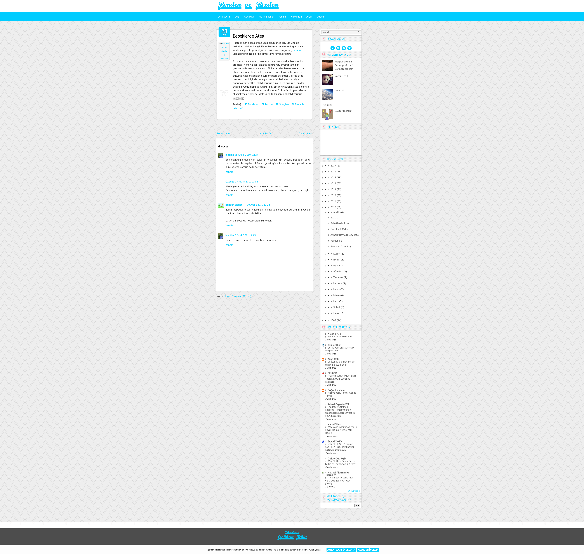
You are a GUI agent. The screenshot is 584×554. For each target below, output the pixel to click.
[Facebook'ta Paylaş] (242, 98)
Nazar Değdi (342, 75)
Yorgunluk (336, 240)
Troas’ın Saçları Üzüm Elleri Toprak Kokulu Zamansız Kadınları (340, 378)
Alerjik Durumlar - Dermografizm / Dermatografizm (344, 65)
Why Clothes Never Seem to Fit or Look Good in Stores (340, 463)
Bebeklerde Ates (248, 36)
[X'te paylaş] (240, 98)
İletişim (321, 16)
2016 (333, 171)
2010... (334, 217)
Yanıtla (229, 171)
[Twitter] (332, 47)
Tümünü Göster (353, 491)
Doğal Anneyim (336, 390)
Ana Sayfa (224, 16)
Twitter (268, 104)
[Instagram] (338, 47)
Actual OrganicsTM (338, 404)
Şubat (337, 307)
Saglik (224, 51)
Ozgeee (230, 181)
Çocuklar (249, 16)
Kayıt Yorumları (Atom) (238, 296)
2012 (333, 195)
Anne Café (333, 359)
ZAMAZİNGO (335, 441)
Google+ (283, 104)
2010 (333, 207)
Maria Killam (334, 424)
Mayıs (336, 289)
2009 (333, 320)
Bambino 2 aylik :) (340, 246)
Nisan (336, 295)
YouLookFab (334, 344)
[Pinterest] (343, 47)
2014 (333, 183)
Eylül (336, 265)
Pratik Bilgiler (266, 16)
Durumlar (327, 104)
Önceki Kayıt (306, 133)
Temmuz (338, 277)
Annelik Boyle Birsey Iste (344, 234)
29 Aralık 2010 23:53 (246, 181)
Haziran (338, 283)
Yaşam (282, 16)
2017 (333, 165)
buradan (297, 50)
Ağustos (338, 271)
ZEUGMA (332, 373)
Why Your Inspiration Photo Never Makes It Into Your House (341, 430)
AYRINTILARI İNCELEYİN (341, 549)
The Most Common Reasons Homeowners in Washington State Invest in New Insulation (340, 411)
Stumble (299, 104)
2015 (333, 177)
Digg (240, 107)
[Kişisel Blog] (292, 540)
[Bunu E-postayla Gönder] (234, 98)
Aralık (336, 212)
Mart (336, 301)
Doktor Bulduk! (343, 110)
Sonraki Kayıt (224, 133)
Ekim (336, 259)
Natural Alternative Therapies (337, 473)
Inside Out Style (337, 458)
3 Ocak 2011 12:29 (245, 235)
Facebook (253, 104)
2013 (333, 189)
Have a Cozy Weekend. (340, 336)
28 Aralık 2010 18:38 (246, 154)
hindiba (230, 154)
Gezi (237, 16)
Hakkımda (296, 16)
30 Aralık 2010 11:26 (258, 204)
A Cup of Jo (334, 333)
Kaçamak (340, 90)
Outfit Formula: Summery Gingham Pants (340, 349)
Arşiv (309, 16)
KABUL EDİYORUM (368, 549)
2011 (333, 201)
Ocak (336, 313)
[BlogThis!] (237, 98)
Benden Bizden (234, 204)
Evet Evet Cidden (340, 229)
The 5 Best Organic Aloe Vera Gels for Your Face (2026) (339, 480)
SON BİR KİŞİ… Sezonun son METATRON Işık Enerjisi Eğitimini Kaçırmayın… (339, 447)
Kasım (337, 253)
